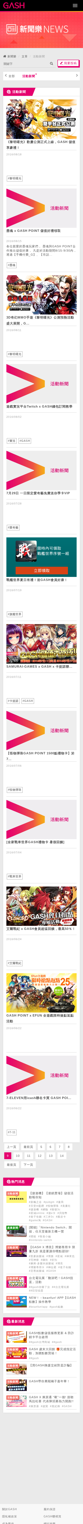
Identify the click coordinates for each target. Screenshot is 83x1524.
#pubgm (49, 1202)
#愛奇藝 (13, 527)
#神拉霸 (51, 1267)
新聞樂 (11, 56)
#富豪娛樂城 (37, 1256)
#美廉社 (66, 1205)
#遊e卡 (51, 1213)
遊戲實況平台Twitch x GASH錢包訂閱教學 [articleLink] (39, 406)
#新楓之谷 (36, 1202)
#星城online (37, 1213)
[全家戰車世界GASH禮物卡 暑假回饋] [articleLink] (35, 842)
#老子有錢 (36, 1216)
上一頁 (11, 1147)
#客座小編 (44, 1236)
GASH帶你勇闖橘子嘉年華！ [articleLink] (49, 1381)
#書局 (60, 1202)
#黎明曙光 (14, 178)
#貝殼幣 (62, 1213)
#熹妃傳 (55, 1406)
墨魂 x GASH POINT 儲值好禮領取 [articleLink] (33, 230)
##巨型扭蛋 (36, 1290)
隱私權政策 (9, 1516)
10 (18, 1155)
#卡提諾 (13, 701)
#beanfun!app (39, 1306)
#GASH (25, 440)
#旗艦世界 (14, 614)
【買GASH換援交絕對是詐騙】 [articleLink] (51, 1365)
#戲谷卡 (61, 1216)
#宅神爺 (34, 1259)
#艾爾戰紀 (14, 963)
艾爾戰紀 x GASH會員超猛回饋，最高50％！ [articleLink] (41, 929)
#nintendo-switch (40, 1240)
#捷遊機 (34, 1209)
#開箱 (33, 1236)
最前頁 (28, 1147)
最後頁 (11, 1164)
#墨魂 (12, 265)
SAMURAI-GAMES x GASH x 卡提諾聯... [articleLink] (39, 666)
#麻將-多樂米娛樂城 (42, 1263)
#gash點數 (56, 1306)
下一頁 (28, 1164)
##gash (57, 1342)
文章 (25, 56)
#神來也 (70, 1256)
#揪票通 (34, 1406)
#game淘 (35, 1220)
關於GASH (9, 1509)
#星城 (60, 1256)
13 (51, 1155)
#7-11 (12, 1132)
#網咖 (45, 1209)
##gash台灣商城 (40, 1342)
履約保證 (50, 1509)
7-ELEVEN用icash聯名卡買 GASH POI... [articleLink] (38, 1098)
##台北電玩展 (60, 1287)
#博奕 (59, 1263)
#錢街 (45, 1259)
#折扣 (53, 1259)
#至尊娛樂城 (37, 1270)
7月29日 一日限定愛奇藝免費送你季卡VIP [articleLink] (38, 493)
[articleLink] (41, 119)
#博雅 (50, 1256)
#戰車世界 (14, 876)
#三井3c (49, 1216)
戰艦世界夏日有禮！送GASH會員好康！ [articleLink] (37, 580)
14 (62, 1155)
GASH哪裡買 (52, 1516)
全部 (12, 76)
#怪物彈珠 (14, 789)
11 (29, 1155)
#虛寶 (45, 1406)
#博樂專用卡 (37, 1267)
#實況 (12, 440)
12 (40, 1155)
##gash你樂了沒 (40, 1287)
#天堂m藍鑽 (37, 1205)
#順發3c (55, 1209)
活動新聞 (28, 76)
